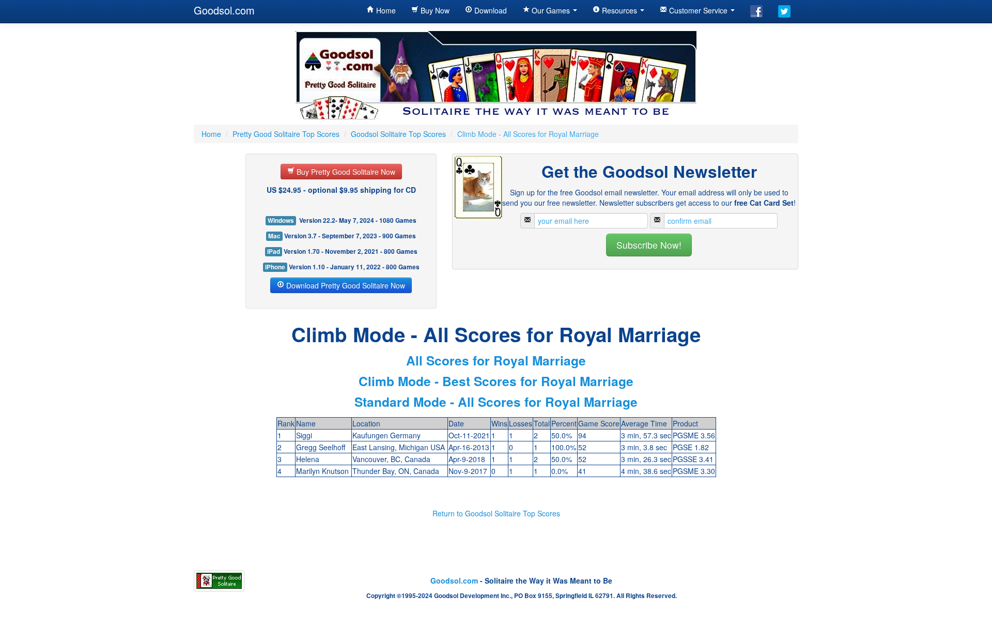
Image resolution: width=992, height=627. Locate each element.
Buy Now (434, 10)
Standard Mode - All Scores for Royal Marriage (496, 401)
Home (385, 10)
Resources (619, 10)
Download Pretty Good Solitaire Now (344, 285)
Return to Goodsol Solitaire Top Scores (496, 513)
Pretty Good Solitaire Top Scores (286, 134)
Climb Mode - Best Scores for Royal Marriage (496, 381)
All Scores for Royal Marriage (496, 360)
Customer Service (698, 10)
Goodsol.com (224, 10)
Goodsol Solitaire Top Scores (398, 134)
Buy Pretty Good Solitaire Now (345, 171)
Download (489, 10)
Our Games (551, 10)
